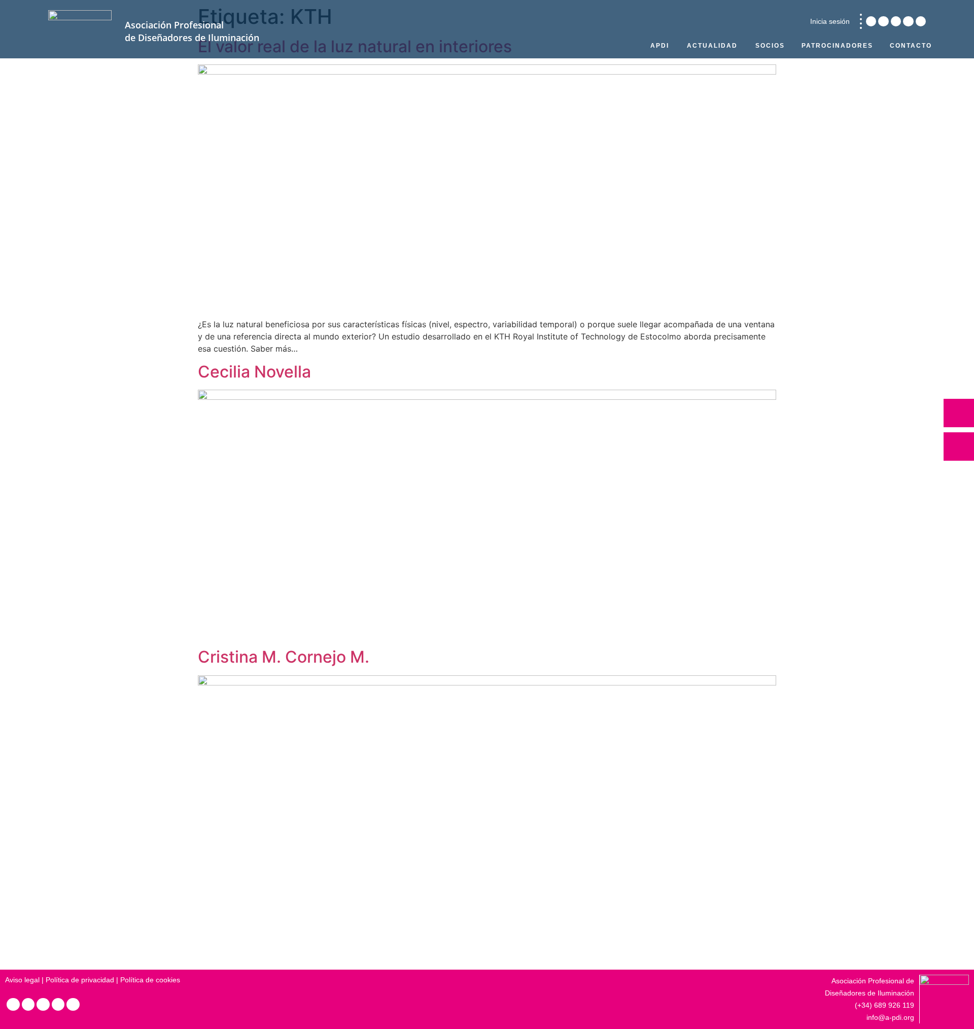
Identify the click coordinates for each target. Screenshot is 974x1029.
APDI (659, 45)
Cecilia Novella (254, 372)
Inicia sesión (830, 21)
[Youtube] (921, 21)
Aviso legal (22, 980)
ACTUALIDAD (712, 45)
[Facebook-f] (908, 21)
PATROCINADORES (837, 45)
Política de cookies (150, 980)
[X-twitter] (896, 21)
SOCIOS (770, 45)
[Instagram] (883, 21)
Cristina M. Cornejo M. (283, 657)
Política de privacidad (80, 980)
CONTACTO (911, 45)
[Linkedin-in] (871, 21)
